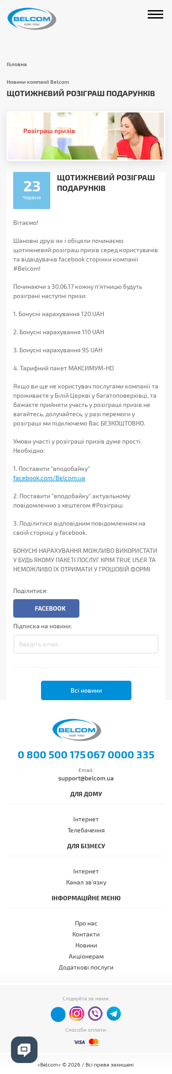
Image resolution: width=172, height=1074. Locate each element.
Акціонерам (86, 956)
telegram (113, 1013)
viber (95, 1013)
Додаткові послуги (86, 967)
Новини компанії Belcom (38, 81)
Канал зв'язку (86, 882)
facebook (58, 1014)
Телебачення (86, 830)
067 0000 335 (120, 754)
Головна (17, 64)
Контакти (86, 934)
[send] (149, 644)
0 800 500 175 (52, 754)
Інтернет (86, 819)
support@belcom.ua (86, 778)
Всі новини (86, 690)
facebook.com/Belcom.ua (49, 477)
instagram (76, 1013)
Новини (86, 945)
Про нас (86, 923)
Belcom (41, 19)
